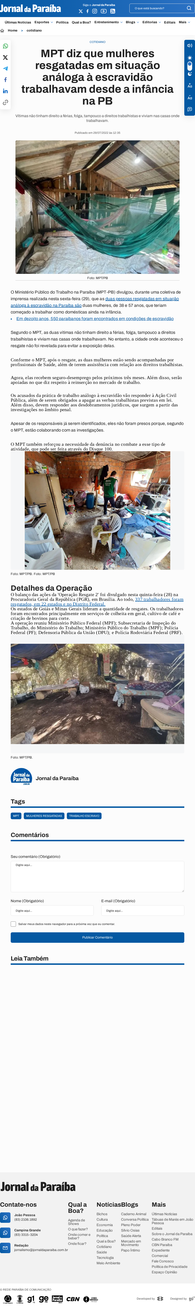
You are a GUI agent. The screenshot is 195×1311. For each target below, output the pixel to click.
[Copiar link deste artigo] (5, 103)
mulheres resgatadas (44, 816)
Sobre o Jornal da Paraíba (172, 1234)
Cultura (102, 1219)
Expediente (161, 1250)
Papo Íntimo (130, 1250)
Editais (170, 22)
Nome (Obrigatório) (27, 901)
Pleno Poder (131, 1225)
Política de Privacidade (169, 1267)
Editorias (149, 22)
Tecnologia (105, 1258)
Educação (105, 1230)
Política (62, 22)
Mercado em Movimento (131, 1243)
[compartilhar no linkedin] (5, 91)
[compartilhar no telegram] (5, 68)
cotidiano (34, 30)
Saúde (102, 1252)
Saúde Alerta (131, 1236)
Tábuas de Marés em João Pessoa (172, 1221)
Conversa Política (135, 1219)
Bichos (102, 1214)
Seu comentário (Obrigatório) (35, 857)
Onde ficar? (77, 1244)
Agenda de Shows (76, 1222)
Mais (182, 22)
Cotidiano (104, 1247)
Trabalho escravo (84, 816)
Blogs (130, 22)
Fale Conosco (163, 1261)
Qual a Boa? (81, 22)
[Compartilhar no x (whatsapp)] (5, 57)
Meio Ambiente (108, 1263)
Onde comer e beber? (79, 1236)
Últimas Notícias (18, 22)
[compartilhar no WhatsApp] (5, 46)
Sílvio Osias (130, 1230)
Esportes (41, 22)
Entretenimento (106, 22)
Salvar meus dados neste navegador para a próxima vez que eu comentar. (66, 924)
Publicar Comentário (97, 937)
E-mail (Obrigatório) (118, 901)
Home (12, 30)
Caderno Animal (133, 1214)
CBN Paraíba (162, 1245)
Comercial (160, 1256)
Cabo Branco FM (165, 1239)
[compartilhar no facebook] (5, 80)
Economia (105, 1225)
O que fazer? (78, 1229)
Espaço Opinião (164, 1272)
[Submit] (189, 8)
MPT (16, 816)
